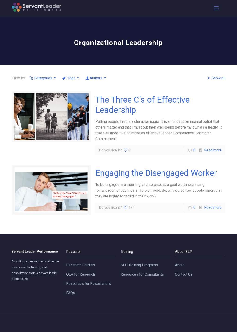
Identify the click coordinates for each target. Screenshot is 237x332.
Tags (71, 78)
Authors (96, 78)
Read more (213, 150)
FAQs (70, 293)
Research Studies (80, 265)
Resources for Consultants (142, 274)
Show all (218, 78)
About (179, 265)
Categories (43, 78)
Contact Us (184, 274)
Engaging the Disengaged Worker (156, 173)
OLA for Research (80, 274)
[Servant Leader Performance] (36, 8)
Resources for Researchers (88, 283)
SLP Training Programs (139, 265)
